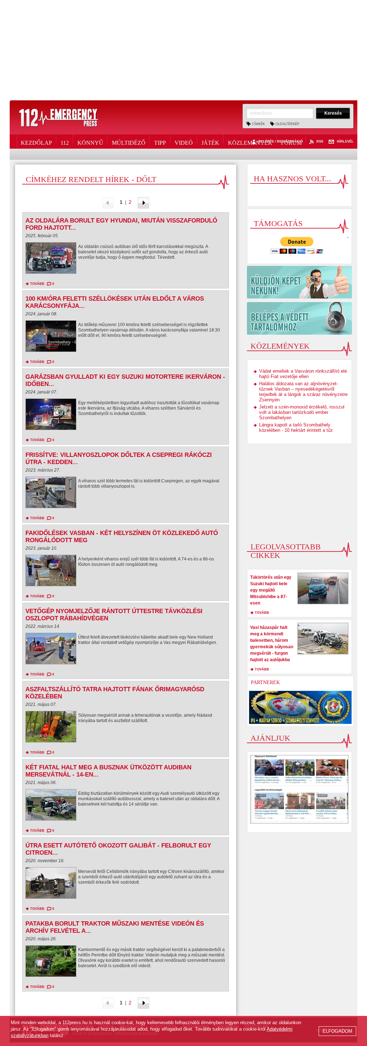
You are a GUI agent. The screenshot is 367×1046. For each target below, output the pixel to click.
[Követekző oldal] (143, 202)
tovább (37, 284)
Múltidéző (129, 141)
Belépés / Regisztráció (280, 142)
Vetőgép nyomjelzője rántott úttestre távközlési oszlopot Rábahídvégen (113, 615)
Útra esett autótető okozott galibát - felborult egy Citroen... (118, 849)
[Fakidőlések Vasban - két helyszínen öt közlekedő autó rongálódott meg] (50, 572)
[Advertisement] (183, 50)
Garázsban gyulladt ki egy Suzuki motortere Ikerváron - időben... (125, 380)
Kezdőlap (36, 141)
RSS (319, 142)
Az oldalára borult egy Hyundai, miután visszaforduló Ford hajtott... (121, 224)
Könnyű (90, 141)
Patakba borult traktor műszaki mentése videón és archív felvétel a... (114, 927)
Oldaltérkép (287, 124)
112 (65, 141)
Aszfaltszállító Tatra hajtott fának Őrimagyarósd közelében (114, 693)
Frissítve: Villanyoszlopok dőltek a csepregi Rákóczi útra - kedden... (118, 458)
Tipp (160, 141)
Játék (210, 141)
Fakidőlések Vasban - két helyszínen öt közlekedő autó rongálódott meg (121, 537)
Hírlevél (345, 142)
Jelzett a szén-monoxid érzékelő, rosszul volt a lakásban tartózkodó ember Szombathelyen (301, 412)
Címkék (258, 124)
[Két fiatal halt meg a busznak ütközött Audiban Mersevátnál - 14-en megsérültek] (50, 806)
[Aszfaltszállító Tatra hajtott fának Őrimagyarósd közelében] (50, 728)
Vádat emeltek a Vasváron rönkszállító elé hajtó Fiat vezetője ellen (303, 373)
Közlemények (250, 141)
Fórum (291, 141)
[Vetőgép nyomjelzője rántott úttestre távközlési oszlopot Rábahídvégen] (50, 650)
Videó (184, 141)
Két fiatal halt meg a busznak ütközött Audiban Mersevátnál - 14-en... (108, 771)
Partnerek (265, 682)
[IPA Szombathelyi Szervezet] (300, 707)
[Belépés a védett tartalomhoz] (299, 318)
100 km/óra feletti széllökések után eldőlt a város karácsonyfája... (114, 302)
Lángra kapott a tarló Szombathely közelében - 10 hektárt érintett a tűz (296, 427)
